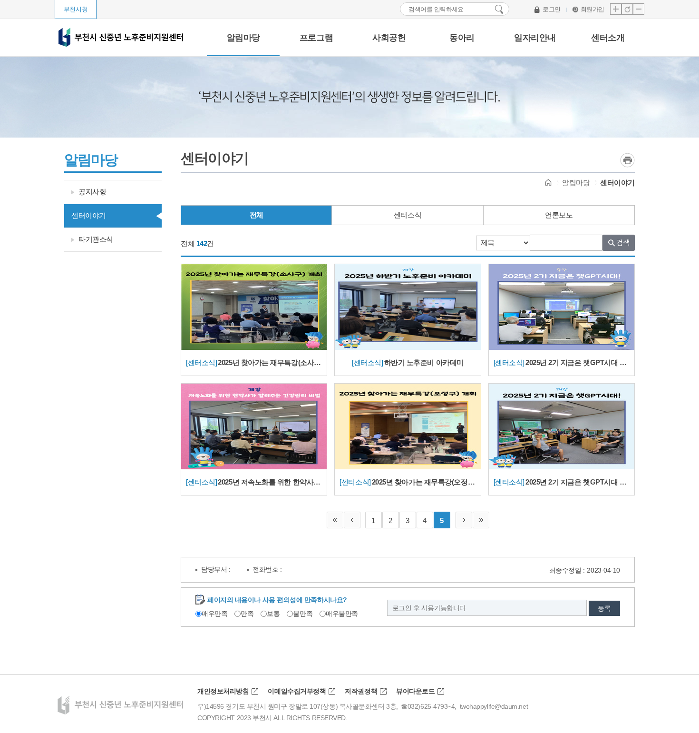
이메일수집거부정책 (297, 691)
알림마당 (576, 182)
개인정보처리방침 (223, 691)
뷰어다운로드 (415, 691)
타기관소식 (95, 239)
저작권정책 (361, 691)
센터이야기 (88, 215)
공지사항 (92, 192)
